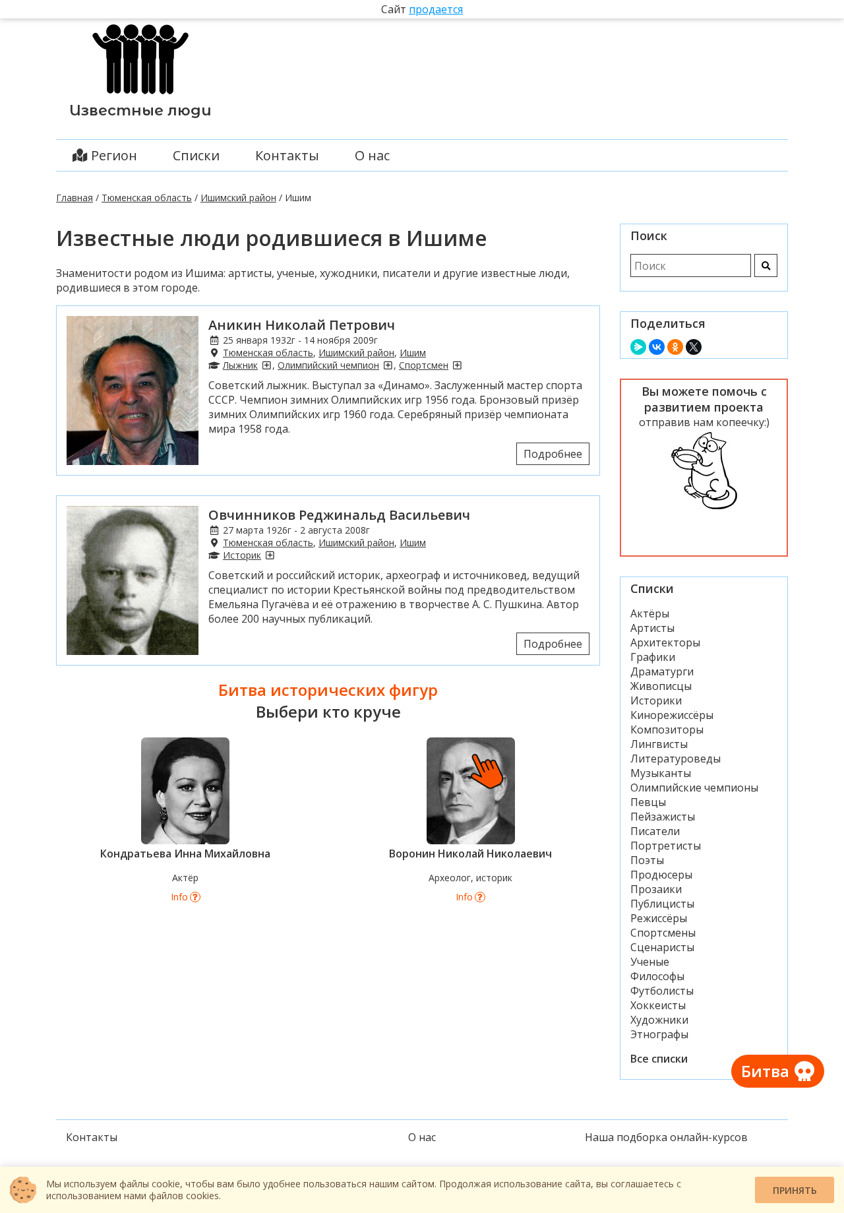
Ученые (649, 961)
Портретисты (665, 845)
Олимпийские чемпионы (694, 787)
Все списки (659, 1058)
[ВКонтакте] (657, 347)
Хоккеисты (658, 1005)
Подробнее (553, 454)
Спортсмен (423, 365)
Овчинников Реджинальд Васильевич (339, 515)
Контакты (287, 155)
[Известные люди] (140, 94)
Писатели (655, 831)
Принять (795, 1190)
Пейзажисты (662, 816)
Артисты (652, 628)
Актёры (649, 613)
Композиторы (667, 729)
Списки (196, 155)
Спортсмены (663, 932)
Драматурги (662, 671)
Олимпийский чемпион (328, 365)
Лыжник (240, 365)
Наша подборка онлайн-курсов (666, 1137)
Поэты (647, 860)
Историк (242, 555)
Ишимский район (238, 197)
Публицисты (662, 903)
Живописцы (661, 686)
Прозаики (656, 889)
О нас (372, 155)
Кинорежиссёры (671, 715)
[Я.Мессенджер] (638, 347)
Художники (659, 1019)
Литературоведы (675, 758)
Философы (657, 976)
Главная (74, 197)
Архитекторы (665, 642)
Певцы (648, 802)
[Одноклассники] (675, 347)
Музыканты (660, 773)
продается (436, 9)
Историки (656, 700)
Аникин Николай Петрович (301, 325)
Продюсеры (661, 874)
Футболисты (662, 990)
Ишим (413, 352)
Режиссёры (658, 918)
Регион (112, 155)
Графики (652, 657)
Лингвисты (659, 744)
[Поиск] (765, 265)
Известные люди (140, 110)
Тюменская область (147, 197)
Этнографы (659, 1034)
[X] (694, 347)
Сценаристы (662, 947)
